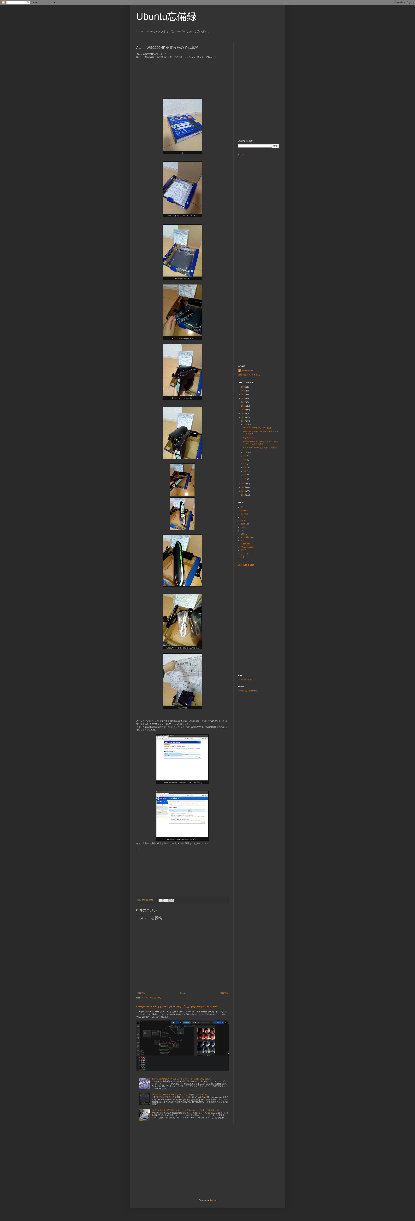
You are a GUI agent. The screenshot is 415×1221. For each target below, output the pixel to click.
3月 (245, 471)
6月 (245, 464)
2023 (243, 398)
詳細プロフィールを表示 (249, 375)
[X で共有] (166, 900)
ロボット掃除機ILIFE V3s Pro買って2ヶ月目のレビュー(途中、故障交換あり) (185, 1110)
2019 (243, 413)
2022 (243, 402)
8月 (245, 460)
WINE (243, 550)
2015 (243, 487)
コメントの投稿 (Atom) (151, 998)
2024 (243, 394)
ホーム (182, 993)
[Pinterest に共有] (172, 900)
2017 (243, 421)
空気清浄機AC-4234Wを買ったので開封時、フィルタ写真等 (260, 442)
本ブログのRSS (245, 679)
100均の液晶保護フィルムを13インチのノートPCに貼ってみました (181, 1079)
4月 (245, 467)
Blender (244, 511)
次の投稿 (141, 993)
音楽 (243, 557)
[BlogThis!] (163, 900)
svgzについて (249, 437)
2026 (243, 387)
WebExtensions (248, 547)
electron (244, 514)
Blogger (212, 1200)
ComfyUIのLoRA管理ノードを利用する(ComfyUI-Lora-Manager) (180, 1094)
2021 (243, 406)
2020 (243, 410)
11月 (245, 452)
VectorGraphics (247, 537)
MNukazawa (247, 371)
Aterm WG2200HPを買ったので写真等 (260, 447)
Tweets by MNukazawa (248, 691)
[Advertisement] (262, 63)
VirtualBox (245, 544)
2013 (243, 495)
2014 (243, 491)
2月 (245, 475)
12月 (245, 424)
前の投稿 (224, 993)
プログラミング (247, 554)
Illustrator (245, 524)
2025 (243, 391)
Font (243, 517)
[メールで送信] (160, 900)
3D (242, 507)
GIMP (243, 520)
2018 (243, 417)
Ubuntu (244, 534)
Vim (242, 540)
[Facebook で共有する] (169, 900)
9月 (245, 456)
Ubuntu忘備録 (166, 16)
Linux (243, 527)
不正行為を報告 (246, 565)
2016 (243, 484)
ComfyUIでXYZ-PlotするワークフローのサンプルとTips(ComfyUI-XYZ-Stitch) (177, 1006)
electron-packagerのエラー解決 (257, 428)
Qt (242, 530)
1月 (245, 479)
